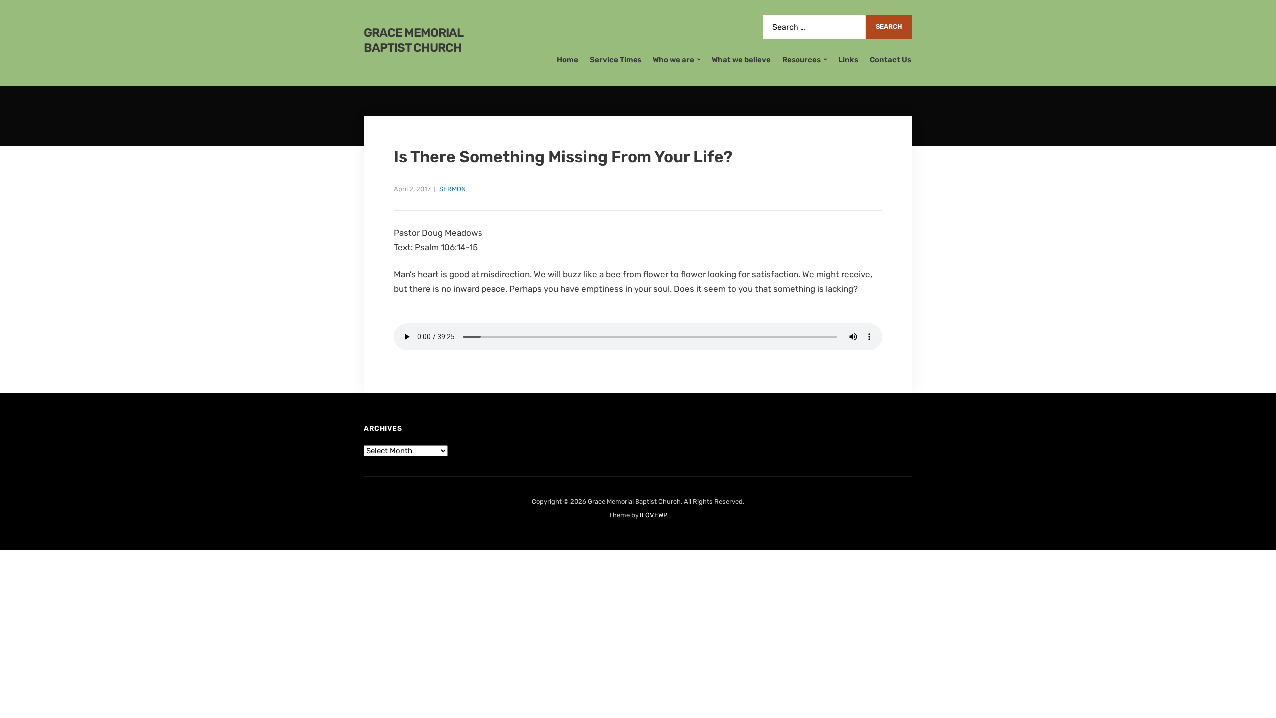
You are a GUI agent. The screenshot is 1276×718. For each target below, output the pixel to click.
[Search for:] (814, 27)
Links (848, 59)
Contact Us (890, 59)
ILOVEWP (653, 515)
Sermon (452, 189)
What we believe (741, 59)
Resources (801, 59)
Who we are (673, 59)
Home (567, 59)
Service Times (615, 59)
